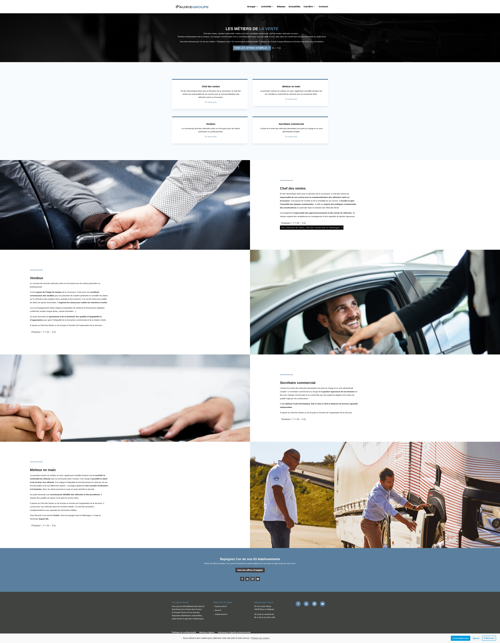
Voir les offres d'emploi (250, 48)
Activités (266, 7)
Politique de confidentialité (184, 632)
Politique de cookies (260, 638)
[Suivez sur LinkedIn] (247, 579)
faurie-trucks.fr (221, 606)
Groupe (251, 7)
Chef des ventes (211, 86)
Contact (323, 7)
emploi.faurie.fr (221, 614)
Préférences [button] (489, 638)
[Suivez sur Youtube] (258, 579)
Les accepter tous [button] (460, 638)
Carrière (308, 7)
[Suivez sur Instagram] (253, 579)
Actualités (294, 7)
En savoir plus (211, 102)
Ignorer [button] (476, 638)
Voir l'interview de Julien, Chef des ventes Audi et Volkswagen (310, 228)
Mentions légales (207, 632)
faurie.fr (218, 610)
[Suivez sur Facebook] (242, 579)
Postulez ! (287, 223)
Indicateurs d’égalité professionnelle (234, 632)
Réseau (281, 7)
